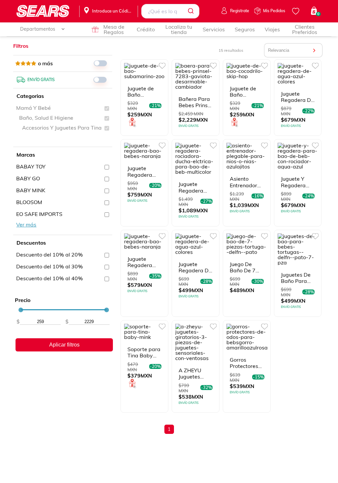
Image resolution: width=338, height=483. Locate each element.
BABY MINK (30, 190)
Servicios (214, 29)
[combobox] (170, 11)
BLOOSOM (29, 202)
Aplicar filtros (64, 344)
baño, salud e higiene (46, 117)
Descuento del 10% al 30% (49, 266)
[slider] (20, 310)
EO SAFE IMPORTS (39, 214)
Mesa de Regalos (113, 29)
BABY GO (28, 178)
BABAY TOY (31, 166)
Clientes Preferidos (304, 29)
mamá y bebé (33, 108)
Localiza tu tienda (178, 29)
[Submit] (192, 11)
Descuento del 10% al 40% (49, 278)
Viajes (272, 29)
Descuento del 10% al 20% (49, 254)
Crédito (146, 29)
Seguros (245, 29)
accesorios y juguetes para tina (62, 127)
